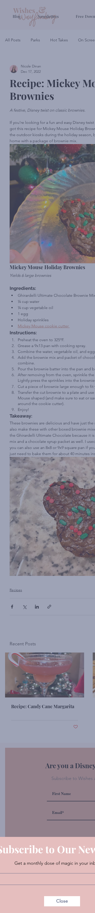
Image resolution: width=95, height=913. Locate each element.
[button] (62, 901)
